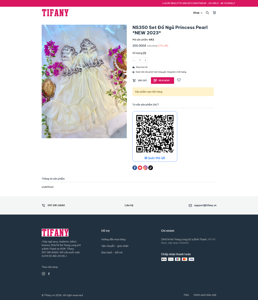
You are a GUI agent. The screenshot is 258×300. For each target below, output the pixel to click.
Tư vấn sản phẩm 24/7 (145, 104)
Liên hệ (129, 205)
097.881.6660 (56, 205)
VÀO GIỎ (142, 80)
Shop (196, 12)
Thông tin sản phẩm (53, 178)
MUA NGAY (164, 80)
